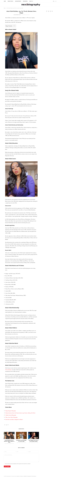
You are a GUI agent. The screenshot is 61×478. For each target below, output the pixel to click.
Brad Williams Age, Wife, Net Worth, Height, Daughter (33, 441)
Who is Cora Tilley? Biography (11, 417)
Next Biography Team (17, 14)
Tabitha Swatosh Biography (10, 415)
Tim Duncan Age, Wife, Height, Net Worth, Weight (21, 441)
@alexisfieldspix (8, 369)
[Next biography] (30, 4)
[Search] (53, 1)
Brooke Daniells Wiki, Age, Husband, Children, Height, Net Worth (9, 441)
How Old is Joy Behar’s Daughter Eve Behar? (14, 419)
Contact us (21, 476)
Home (5, 1)
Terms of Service (33, 476)
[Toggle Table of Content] (14, 26)
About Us (31, 1)
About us (18, 476)
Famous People (10, 1)
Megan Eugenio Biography (10, 410)
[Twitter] (6, 425)
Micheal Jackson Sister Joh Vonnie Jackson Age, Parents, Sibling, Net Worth (20, 413)
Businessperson (18, 1)
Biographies (25, 1)
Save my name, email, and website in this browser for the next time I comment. (17, 463)
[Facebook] (4, 425)
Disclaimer (25, 476)
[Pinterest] (8, 425)
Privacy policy (29, 476)
